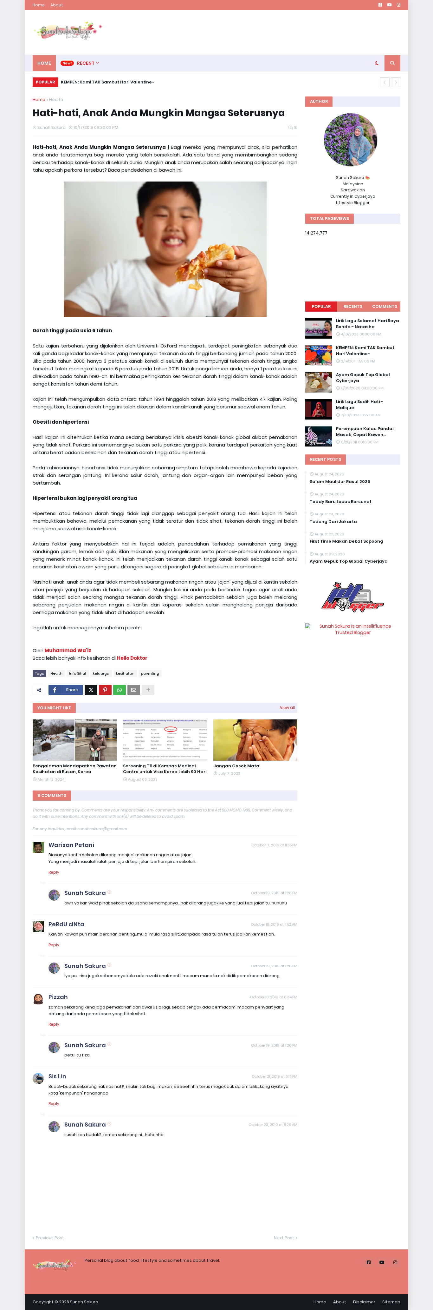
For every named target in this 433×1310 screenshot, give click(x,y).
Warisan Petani (71, 845)
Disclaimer (364, 1302)
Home (39, 5)
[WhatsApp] (119, 690)
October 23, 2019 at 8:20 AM (273, 1124)
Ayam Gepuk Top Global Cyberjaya (363, 377)
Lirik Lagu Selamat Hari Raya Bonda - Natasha (367, 323)
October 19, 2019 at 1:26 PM (274, 893)
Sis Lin (57, 1076)
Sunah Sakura (85, 893)
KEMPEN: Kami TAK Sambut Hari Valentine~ (365, 350)
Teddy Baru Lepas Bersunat (341, 502)
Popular (321, 306)
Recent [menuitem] (85, 63)
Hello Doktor (132, 658)
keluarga (101, 673)
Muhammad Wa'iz (68, 650)
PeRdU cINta (66, 924)
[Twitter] (91, 690)
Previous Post (50, 1238)
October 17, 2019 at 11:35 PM (274, 845)
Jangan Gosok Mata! (237, 766)
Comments (384, 306)
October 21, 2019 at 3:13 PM (274, 1076)
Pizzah (58, 997)
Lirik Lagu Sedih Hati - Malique (359, 404)
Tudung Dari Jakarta (333, 522)
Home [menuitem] (44, 63)
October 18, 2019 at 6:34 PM (273, 997)
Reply (53, 872)
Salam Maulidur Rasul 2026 (340, 482)
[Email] (133, 690)
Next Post (284, 1238)
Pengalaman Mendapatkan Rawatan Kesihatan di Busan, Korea (75, 769)
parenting (150, 673)
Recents (353, 306)
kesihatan (125, 673)
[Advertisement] (285, 32)
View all (287, 707)
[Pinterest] (105, 690)
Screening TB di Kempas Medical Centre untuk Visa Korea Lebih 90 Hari (164, 769)
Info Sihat (77, 673)
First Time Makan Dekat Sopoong (346, 541)
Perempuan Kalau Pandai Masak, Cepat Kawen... (119, 82)
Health (56, 99)
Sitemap (391, 1302)
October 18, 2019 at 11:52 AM (274, 924)
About (56, 5)
